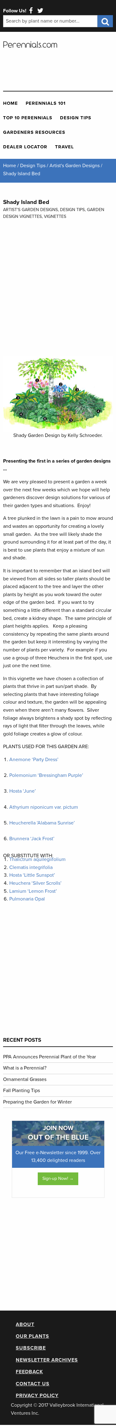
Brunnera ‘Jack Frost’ (31, 839)
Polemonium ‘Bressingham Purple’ (46, 775)
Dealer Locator (25, 147)
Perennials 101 (46, 103)
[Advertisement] (52, 67)
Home (10, 103)
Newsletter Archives (47, 1360)
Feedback (29, 1372)
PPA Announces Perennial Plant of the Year (49, 1057)
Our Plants (32, 1336)
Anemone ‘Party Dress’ (33, 759)
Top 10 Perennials (27, 118)
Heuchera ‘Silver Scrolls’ (35, 883)
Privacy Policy (37, 1395)
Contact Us (32, 1384)
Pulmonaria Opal (27, 899)
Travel (64, 147)
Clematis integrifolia (31, 867)
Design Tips (75, 118)
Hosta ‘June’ (23, 791)
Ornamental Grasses (24, 1079)
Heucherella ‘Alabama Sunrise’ (42, 823)
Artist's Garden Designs (30, 209)
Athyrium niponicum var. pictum (43, 807)
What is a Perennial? (24, 1068)
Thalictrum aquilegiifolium (37, 859)
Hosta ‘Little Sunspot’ (32, 875)
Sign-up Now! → (58, 1178)
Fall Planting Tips (21, 1090)
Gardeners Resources (34, 132)
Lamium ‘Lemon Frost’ (33, 891)
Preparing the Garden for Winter (37, 1102)
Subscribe (31, 1348)
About (25, 1324)
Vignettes (55, 216)
